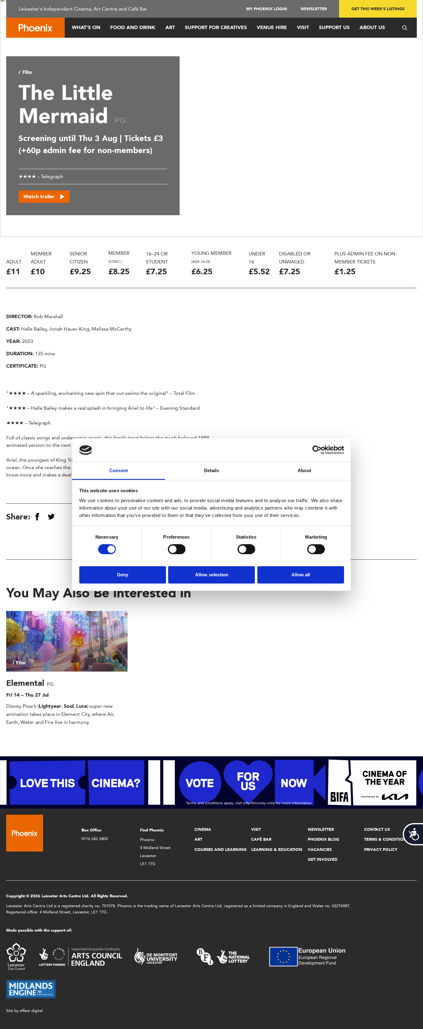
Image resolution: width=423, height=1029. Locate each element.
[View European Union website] (311, 956)
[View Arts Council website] (80, 956)
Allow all (300, 574)
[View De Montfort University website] (156, 956)
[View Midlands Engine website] (31, 988)
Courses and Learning (220, 849)
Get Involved (323, 859)
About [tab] (304, 470)
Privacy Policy (380, 849)
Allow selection (211, 574)
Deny (122, 574)
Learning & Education (276, 849)
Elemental (26, 683)
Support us (334, 27)
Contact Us (377, 829)
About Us (372, 27)
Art (170, 27)
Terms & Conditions (386, 839)
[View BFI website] (223, 956)
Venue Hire (272, 27)
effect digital (31, 1010)
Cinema (202, 829)
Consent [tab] (118, 470)
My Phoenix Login (266, 8)
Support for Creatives (216, 27)
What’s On (86, 27)
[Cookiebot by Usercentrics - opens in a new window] (317, 450)
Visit (303, 27)
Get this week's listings (377, 8)
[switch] (176, 549)
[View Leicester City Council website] (16, 956)
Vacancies (320, 849)
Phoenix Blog (323, 839)
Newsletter (314, 8)
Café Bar (261, 839)
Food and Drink (132, 27)
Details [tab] (211, 470)
